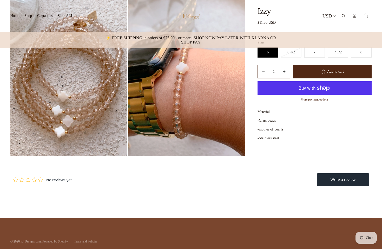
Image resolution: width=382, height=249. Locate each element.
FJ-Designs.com (31, 241)
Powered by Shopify (55, 241)
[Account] (354, 16)
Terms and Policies (85, 241)
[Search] (343, 16)
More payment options (314, 99)
